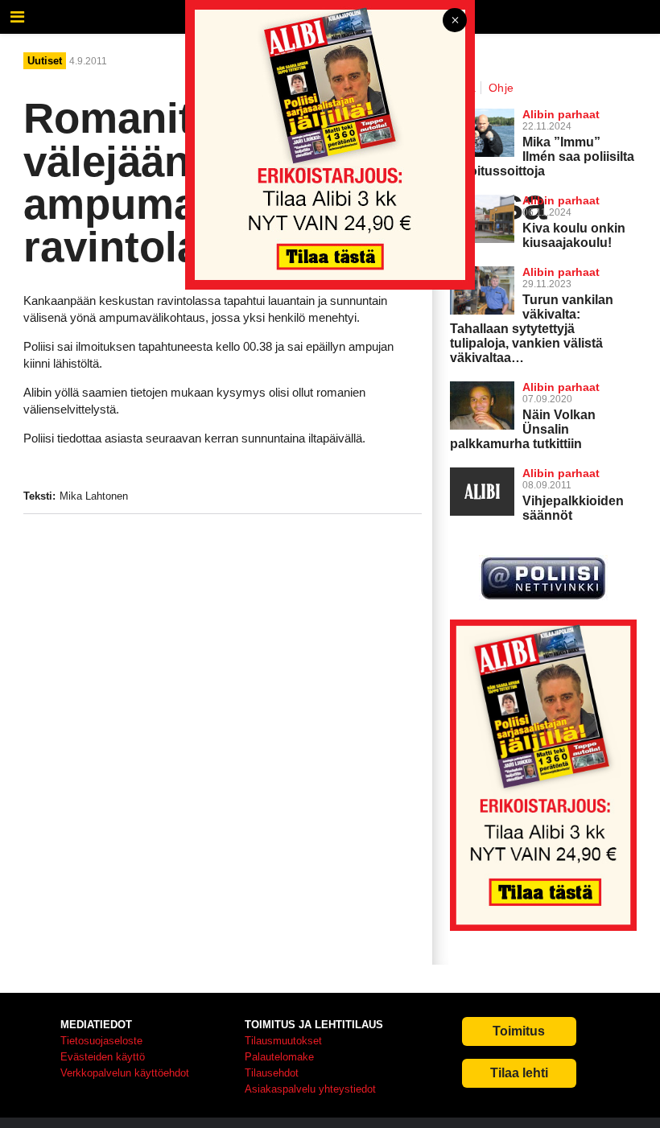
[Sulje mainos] (455, 21)
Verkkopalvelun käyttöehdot (124, 1073)
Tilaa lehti (519, 1073)
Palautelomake (279, 1057)
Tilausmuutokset (283, 1041)
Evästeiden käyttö (102, 1057)
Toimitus (519, 1031)
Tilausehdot (272, 1073)
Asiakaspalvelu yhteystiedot (310, 1089)
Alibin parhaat (561, 387)
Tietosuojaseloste (101, 1041)
